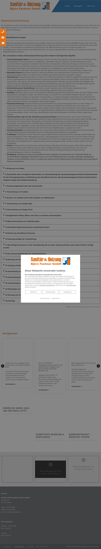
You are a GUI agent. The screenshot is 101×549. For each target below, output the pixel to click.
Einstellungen (50, 292)
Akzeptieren (68, 292)
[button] (3, 31)
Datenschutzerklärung (47, 285)
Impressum (55, 298)
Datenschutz (45, 298)
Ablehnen (33, 292)
